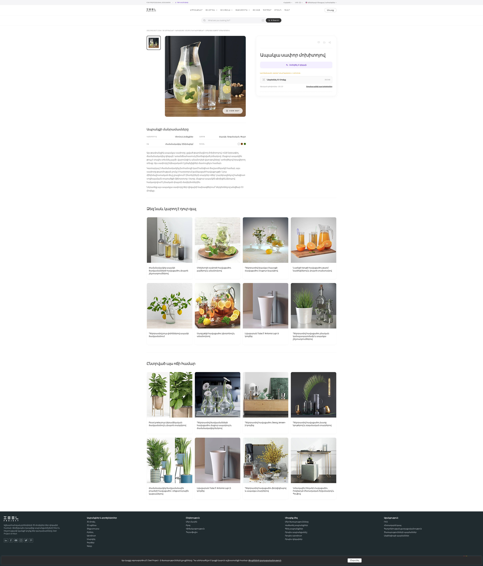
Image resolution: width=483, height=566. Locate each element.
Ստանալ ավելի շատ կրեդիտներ (319, 86)
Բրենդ (278, 10)
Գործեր (267, 10)
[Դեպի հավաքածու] (324, 42)
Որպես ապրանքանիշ (296, 532)
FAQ (386, 522)
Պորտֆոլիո (192, 532)
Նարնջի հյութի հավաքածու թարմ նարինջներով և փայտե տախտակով (312, 269)
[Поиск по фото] (263, 20)
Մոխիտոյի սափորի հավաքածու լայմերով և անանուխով (214, 269)
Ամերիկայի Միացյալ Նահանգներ (321, 2)
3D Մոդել (210, 10)
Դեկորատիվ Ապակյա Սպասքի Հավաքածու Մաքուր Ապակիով (261, 269)
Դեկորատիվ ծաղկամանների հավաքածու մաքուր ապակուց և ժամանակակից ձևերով (214, 425)
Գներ (287, 10)
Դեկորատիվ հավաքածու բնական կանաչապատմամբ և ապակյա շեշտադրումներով (311, 336)
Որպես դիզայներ (293, 539)
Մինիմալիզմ (187, 144)
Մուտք (330, 10)
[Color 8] (242, 144)
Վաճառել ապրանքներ (296, 525)
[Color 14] (245, 144)
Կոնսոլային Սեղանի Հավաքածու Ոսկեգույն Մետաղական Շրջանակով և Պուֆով (313, 491)
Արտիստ (91, 535)
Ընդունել (354, 560)
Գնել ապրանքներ (294, 528)
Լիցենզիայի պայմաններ (396, 535)
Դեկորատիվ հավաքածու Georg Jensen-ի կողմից (265, 424)
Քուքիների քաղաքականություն (265, 560)
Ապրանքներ (196, 10)
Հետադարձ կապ (392, 525)
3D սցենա (91, 525)
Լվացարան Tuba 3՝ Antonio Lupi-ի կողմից (262, 335)
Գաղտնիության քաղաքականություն (403, 528)
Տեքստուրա (242, 10)
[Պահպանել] (318, 42)
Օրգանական (233, 136)
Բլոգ (188, 525)
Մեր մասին (191, 522)
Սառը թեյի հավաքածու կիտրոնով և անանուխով (216, 335)
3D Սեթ (256, 10)
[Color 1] (239, 144)
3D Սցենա (225, 10)
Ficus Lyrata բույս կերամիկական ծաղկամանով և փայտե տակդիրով (167, 424)
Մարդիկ (91, 539)
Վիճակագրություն (195, 528)
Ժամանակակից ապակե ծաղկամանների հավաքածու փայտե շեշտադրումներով (168, 270)
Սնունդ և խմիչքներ (184, 136)
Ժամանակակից (173, 144)
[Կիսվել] (329, 42)
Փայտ (243, 136)
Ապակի (222, 136)
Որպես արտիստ (293, 535)
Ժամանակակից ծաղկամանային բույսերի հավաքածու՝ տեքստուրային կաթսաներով (169, 491)
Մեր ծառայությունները (297, 522)
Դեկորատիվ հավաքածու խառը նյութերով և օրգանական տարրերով (312, 424)
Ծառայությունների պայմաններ (400, 532)
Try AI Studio (182, 2)
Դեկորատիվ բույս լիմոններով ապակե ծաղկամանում (169, 335)
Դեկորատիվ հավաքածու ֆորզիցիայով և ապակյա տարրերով (265, 489)
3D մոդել (91, 522)
